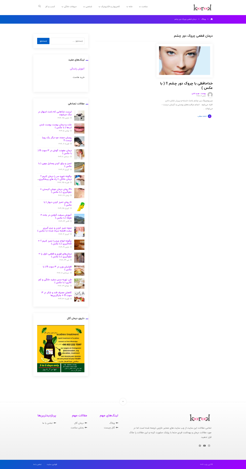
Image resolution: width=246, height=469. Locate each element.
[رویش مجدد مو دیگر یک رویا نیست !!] (79, 141)
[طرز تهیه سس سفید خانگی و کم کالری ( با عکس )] (79, 283)
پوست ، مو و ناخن (199, 93)
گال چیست (109, 427)
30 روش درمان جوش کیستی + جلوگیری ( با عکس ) (56, 191)
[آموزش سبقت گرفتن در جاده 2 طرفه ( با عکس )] (79, 219)
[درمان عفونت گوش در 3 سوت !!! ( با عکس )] (79, 154)
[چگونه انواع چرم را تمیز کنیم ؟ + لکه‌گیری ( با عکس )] (79, 245)
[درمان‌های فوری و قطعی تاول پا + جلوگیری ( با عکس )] (79, 258)
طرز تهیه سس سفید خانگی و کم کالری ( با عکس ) (55, 281)
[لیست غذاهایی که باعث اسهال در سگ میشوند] (79, 115)
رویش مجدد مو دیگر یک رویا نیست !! (57, 139)
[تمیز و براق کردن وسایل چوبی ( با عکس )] (79, 167)
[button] (39, 6)
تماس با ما (47, 423)
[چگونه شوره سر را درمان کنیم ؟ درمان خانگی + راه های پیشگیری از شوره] (79, 180)
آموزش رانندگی (77, 68)
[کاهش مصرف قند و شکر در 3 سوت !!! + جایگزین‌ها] (79, 296)
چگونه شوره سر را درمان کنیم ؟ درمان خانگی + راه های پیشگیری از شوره (55, 179)
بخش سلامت (77, 427)
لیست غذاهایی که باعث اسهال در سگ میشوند (55, 113)
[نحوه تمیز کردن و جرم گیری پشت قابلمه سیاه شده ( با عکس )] (79, 232)
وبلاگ (112, 423)
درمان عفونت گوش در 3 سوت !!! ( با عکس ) (55, 152)
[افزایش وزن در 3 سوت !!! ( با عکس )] (79, 270)
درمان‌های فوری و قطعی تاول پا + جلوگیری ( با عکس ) (55, 255)
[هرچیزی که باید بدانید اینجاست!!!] (202, 7)
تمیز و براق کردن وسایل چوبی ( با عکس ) (55, 165)
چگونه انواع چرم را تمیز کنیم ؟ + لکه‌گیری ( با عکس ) (55, 242)
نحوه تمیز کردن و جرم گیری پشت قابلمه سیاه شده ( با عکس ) (54, 229)
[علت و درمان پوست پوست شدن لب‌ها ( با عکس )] (79, 128)
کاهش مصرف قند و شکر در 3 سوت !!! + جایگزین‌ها (57, 294)
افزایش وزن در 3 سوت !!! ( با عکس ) (57, 268)
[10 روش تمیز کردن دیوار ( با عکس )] (79, 206)
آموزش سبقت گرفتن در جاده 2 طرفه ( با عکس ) (56, 217)
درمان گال (79, 423)
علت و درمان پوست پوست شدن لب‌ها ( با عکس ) (55, 126)
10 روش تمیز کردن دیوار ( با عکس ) (58, 204)
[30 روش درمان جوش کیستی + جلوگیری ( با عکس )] (79, 193)
